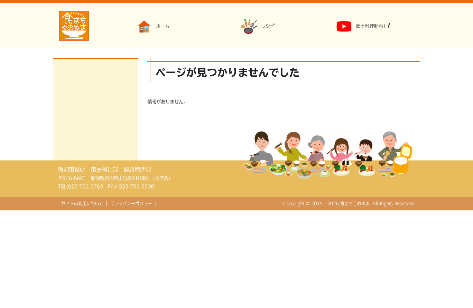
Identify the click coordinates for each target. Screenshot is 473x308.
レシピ (267, 26)
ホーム (163, 26)
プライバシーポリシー (131, 203)
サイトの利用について (82, 203)
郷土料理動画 (369, 26)
